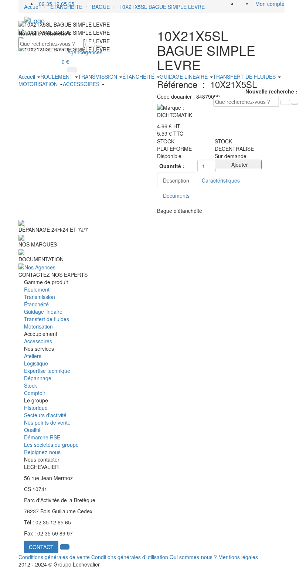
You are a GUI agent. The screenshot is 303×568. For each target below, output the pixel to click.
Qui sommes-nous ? (193, 557)
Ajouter (238, 164)
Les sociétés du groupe (51, 444)
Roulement (37, 289)
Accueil (27, 76)
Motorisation (38, 326)
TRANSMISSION (98, 76)
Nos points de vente (47, 422)
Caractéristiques (221, 180)
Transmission (39, 296)
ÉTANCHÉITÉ (139, 76)
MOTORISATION (38, 84)
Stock (30, 385)
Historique (36, 407)
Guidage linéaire (43, 311)
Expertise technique (47, 370)
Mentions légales (238, 557)
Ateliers (32, 356)
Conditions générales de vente (54, 557)
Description (176, 180)
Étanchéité (36, 304)
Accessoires (38, 341)
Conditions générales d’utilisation (129, 557)
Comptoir (34, 393)
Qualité (32, 429)
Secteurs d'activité (45, 415)
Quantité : (171, 166)
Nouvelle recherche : (44, 33)
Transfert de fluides (46, 319)
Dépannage (37, 378)
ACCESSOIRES (82, 84)
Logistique (36, 363)
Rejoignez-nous (42, 452)
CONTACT (41, 547)
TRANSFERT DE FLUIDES (245, 76)
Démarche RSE (42, 437)
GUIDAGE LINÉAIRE (184, 76)
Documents (176, 195)
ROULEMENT (57, 76)
